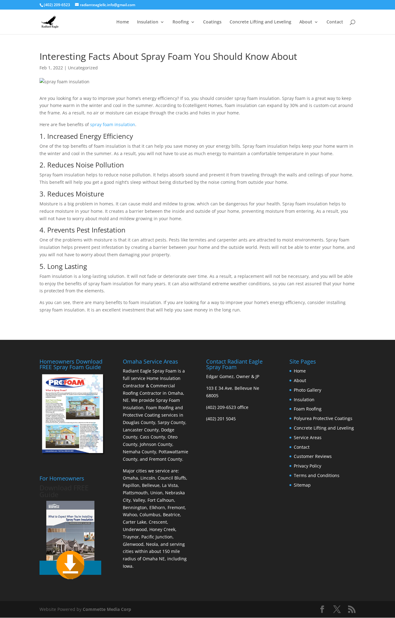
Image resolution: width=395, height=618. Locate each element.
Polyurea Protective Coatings (323, 418)
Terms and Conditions (316, 475)
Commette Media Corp (107, 609)
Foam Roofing (308, 409)
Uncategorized (83, 68)
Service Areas (308, 437)
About (305, 22)
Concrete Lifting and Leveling (260, 22)
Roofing (181, 22)
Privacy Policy (307, 466)
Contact (334, 22)
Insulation (147, 22)
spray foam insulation (112, 124)
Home (122, 22)
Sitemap (302, 485)
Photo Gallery (307, 390)
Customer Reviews (313, 456)
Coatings (212, 22)
